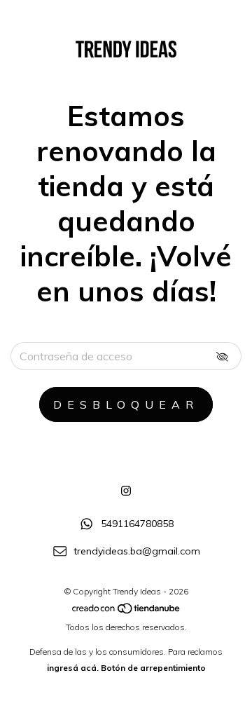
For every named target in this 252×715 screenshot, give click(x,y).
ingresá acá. (73, 667)
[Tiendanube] (127, 611)
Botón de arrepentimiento (153, 667)
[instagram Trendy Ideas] (126, 490)
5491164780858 (137, 524)
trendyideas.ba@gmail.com (137, 551)
